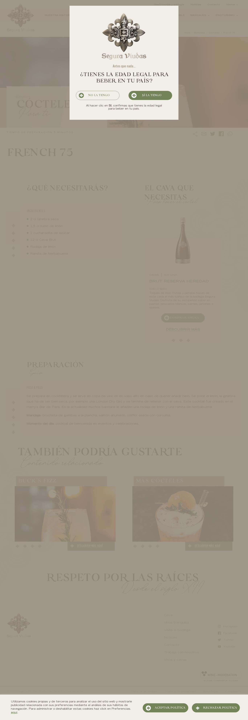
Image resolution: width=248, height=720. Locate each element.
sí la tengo (151, 95)
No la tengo (99, 95)
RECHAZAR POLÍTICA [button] (220, 707)
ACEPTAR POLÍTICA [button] (170, 707)
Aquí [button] (14, 712)
